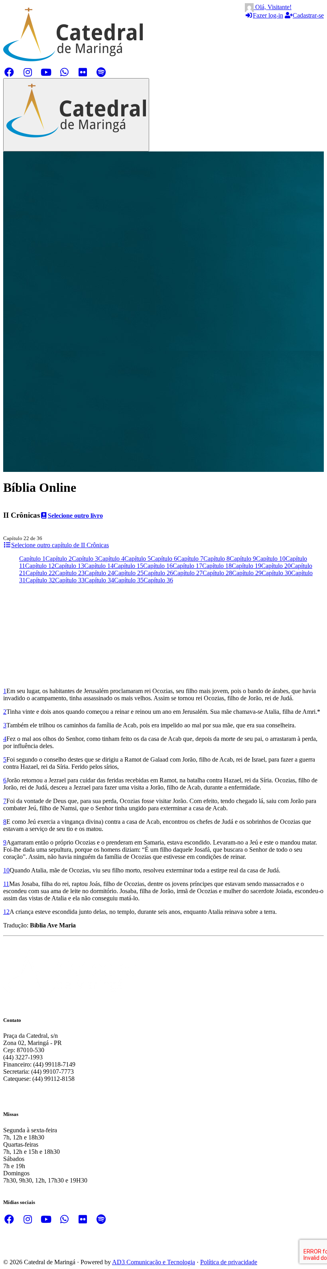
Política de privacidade (228, 1262)
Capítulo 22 (40, 573)
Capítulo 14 (99, 565)
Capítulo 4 (111, 558)
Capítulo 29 (247, 573)
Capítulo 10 (271, 558)
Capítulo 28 (217, 573)
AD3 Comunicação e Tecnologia (153, 1262)
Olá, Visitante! (273, 7)
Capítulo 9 (243, 558)
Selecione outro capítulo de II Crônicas (60, 545)
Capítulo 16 (158, 565)
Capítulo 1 (32, 558)
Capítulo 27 (188, 573)
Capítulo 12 (40, 565)
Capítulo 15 (128, 565)
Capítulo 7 (190, 558)
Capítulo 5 (137, 558)
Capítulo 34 (99, 580)
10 (6, 870)
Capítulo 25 (129, 573)
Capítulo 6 (164, 558)
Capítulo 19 (246, 565)
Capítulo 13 (69, 565)
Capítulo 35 (129, 580)
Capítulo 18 (217, 565)
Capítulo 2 (58, 558)
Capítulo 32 (40, 580)
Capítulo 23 (70, 573)
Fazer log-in (268, 15)
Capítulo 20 (276, 565)
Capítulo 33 (70, 580)
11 (6, 883)
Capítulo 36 (158, 580)
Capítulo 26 (158, 573)
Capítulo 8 (216, 558)
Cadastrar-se (308, 15)
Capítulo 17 (187, 565)
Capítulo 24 (99, 573)
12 (6, 911)
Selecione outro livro (75, 515)
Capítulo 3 (85, 558)
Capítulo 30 (276, 573)
